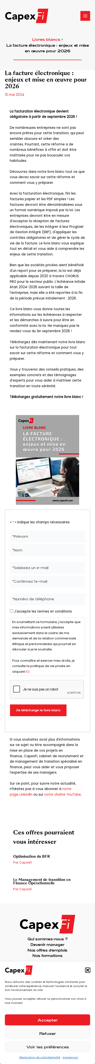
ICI (27, 671)
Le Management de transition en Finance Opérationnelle (42, 881)
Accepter (48, 1020)
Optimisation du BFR (31, 856)
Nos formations (47, 956)
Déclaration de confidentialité (39, 1057)
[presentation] (47, 689)
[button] (87, 970)
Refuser (47, 1033)
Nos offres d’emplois (47, 950)
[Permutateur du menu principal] (85, 16)
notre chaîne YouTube (62, 794)
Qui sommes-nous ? (47, 939)
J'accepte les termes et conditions (43, 611)
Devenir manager (47, 945)
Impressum (70, 1057)
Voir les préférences (47, 1047)
